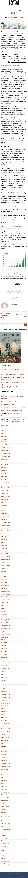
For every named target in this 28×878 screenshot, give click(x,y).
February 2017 (5, 757)
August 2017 (4, 740)
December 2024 (5, 488)
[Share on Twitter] (14, 291)
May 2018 (3, 714)
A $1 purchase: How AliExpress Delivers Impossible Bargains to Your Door (11, 386)
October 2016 (4, 769)
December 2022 (5, 556)
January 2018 (4, 726)
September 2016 (5, 772)
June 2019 (4, 677)
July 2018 (3, 708)
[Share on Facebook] (11, 291)
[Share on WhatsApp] (8, 291)
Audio (2, 820)
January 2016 (4, 795)
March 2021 (4, 617)
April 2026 (4, 442)
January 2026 (4, 450)
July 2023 (3, 536)
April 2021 (4, 614)
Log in (2, 855)
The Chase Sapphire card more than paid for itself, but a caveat (13, 378)
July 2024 (3, 502)
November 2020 (5, 628)
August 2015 (4, 809)
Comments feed (5, 861)
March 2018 (4, 720)
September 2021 (5, 599)
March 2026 (4, 445)
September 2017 (5, 737)
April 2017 (4, 751)
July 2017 (3, 743)
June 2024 (4, 505)
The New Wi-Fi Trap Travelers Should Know (12, 382)
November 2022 (5, 559)
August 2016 (4, 774)
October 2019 (4, 665)
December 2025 (5, 453)
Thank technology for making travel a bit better (6, 315)
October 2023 (4, 528)
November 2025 (5, 456)
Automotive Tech (5, 823)
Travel (2, 841)
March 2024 (4, 513)
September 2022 (5, 565)
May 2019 (3, 680)
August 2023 (4, 533)
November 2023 (5, 525)
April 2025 (4, 476)
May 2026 (3, 439)
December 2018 (5, 694)
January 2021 (4, 622)
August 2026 (4, 430)
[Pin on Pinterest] (19, 291)
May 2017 (3, 749)
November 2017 (5, 731)
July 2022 (3, 571)
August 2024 (4, 499)
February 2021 (5, 620)
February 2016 (5, 792)
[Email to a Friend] (16, 291)
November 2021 (5, 594)
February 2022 (5, 585)
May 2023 (3, 542)
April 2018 (4, 717)
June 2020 (4, 642)
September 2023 (5, 531)
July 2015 (3, 812)
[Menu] (2, 2)
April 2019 (4, 683)
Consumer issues (5, 829)
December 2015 (5, 797)
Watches (3, 846)
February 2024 (5, 516)
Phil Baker (21, 17)
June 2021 (4, 608)
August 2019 (4, 671)
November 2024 (5, 490)
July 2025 (3, 467)
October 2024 (4, 493)
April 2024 (4, 510)
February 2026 (5, 447)
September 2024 (5, 496)
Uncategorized (14, 8)
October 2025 (4, 459)
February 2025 (5, 482)
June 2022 (4, 574)
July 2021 (3, 605)
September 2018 (5, 703)
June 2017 (4, 746)
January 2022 (4, 588)
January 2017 (4, 760)
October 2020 (4, 631)
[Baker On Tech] (14, 2)
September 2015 (5, 806)
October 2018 (4, 700)
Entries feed (4, 858)
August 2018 (4, 706)
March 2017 (4, 754)
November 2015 (5, 800)
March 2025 (4, 479)
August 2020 (4, 637)
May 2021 (3, 611)
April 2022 (4, 579)
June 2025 (4, 470)
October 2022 (4, 562)
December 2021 (5, 591)
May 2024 (3, 508)
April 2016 (4, 786)
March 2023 (4, 548)
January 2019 (4, 691)
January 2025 (4, 485)
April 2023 (4, 545)
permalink (14, 298)
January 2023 (4, 554)
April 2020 (4, 648)
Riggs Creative (16, 873)
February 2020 (5, 654)
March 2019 (4, 686)
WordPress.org (5, 864)
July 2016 (3, 777)
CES (2, 826)
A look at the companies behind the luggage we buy (13, 370)
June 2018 (4, 711)
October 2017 (4, 734)
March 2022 (4, 582)
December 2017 (5, 729)
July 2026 (3, 433)
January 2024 (4, 519)
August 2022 (4, 568)
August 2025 (4, 465)
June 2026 (4, 436)
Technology (4, 838)
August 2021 (4, 602)
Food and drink (5, 832)
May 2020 (3, 645)
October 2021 (4, 597)
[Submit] (25, 324)
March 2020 (4, 651)
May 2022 (3, 576)
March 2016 (4, 789)
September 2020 (5, 634)
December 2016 (5, 763)
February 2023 (5, 551)
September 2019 (5, 668)
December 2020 (5, 625)
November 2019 (5, 663)
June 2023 (4, 539)
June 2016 (4, 780)
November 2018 (5, 697)
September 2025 (5, 462)
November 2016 (5, 766)
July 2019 (3, 674)
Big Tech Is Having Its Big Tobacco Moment (12, 374)
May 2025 (3, 473)
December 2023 (5, 522)
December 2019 (5, 660)
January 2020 (4, 657)
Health (3, 835)
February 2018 (5, 723)
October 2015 (4, 803)
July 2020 (3, 640)
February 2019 (5, 688)
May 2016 (3, 783)
